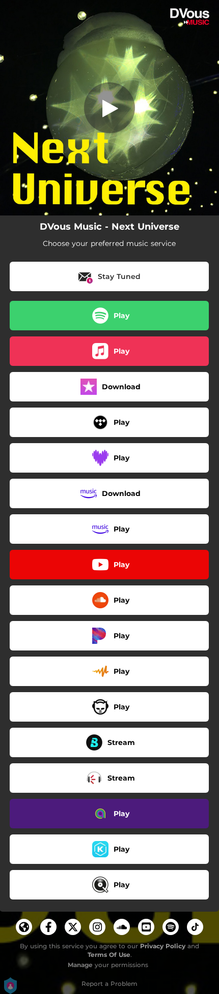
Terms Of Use (109, 954)
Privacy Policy (162, 946)
